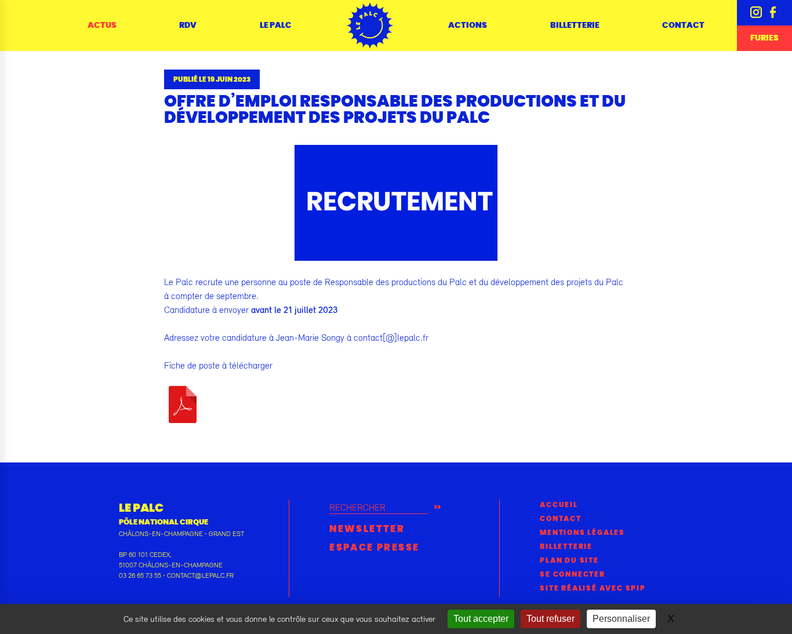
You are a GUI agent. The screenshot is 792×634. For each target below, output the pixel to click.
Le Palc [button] (276, 25)
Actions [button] (467, 25)
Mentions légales (582, 532)
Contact (683, 25)
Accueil (559, 504)
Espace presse (374, 547)
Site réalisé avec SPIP (593, 588)
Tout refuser (550, 619)
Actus (102, 25)
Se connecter (572, 574)
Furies (764, 38)
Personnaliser (621, 619)
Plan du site (569, 560)
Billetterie (575, 25)
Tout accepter (480, 619)
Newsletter (367, 529)
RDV (188, 25)
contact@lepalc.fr (200, 575)
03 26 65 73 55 (140, 575)
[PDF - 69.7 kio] (182, 403)
